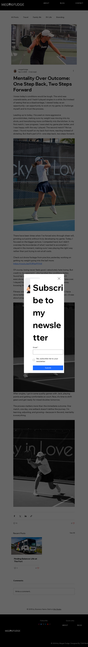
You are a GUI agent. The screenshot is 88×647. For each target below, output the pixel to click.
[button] (59, 278)
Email (35, 347)
